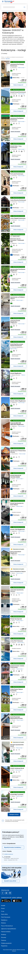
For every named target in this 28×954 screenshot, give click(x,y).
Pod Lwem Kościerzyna (16, 174)
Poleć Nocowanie (5, 917)
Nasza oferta (4, 914)
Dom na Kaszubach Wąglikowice (15, 552)
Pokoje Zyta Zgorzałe (16, 618)
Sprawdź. (8, 58)
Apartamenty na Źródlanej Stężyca (17, 297)
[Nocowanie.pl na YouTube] (6, 893)
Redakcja (3, 934)
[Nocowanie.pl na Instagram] (10, 893)
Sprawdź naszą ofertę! (10, 881)
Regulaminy (4, 945)
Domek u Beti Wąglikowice (17, 529)
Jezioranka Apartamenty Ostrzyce (17, 590)
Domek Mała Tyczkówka (16, 794)
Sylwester (14, 949)
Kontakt (3, 905)
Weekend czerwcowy (21, 949)
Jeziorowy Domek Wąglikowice (15, 321)
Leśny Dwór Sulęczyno (16, 641)
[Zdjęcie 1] (5, 167)
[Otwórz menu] (2, 1)
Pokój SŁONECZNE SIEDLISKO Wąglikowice (17, 423)
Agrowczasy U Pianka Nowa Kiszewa (18, 451)
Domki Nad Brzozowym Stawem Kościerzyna (16, 345)
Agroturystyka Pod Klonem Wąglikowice (17, 270)
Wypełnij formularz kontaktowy (12, 847)
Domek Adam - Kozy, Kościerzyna (16, 146)
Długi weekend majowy (7, 949)
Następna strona (14, 814)
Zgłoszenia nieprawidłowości (8, 928)
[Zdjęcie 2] (6, 167)
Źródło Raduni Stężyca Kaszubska (16, 690)
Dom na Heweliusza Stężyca (18, 571)
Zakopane (14, 951)
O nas (2, 911)
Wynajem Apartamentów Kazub (17, 745)
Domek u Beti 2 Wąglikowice (18, 401)
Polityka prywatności (6, 943)
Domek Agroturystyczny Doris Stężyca (17, 504)
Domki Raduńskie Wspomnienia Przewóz (16, 717)
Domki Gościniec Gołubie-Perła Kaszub (17, 666)
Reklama (3, 923)
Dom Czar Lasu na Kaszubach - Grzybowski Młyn (17, 240)
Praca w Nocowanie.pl (7, 925)
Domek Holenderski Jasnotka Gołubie (15, 476)
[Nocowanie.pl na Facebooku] (2, 893)
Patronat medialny (5, 931)
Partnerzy (3, 940)
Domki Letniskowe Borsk (17, 768)
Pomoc (3, 908)
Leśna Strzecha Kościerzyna (18, 200)
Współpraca (4, 920)
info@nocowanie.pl (8, 854)
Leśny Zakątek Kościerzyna (17, 218)
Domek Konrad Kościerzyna (18, 92)
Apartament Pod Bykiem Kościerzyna (17, 119)
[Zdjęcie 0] (4, 167)
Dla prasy (3, 937)
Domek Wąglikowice (15, 373)
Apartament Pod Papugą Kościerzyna (17, 65)
